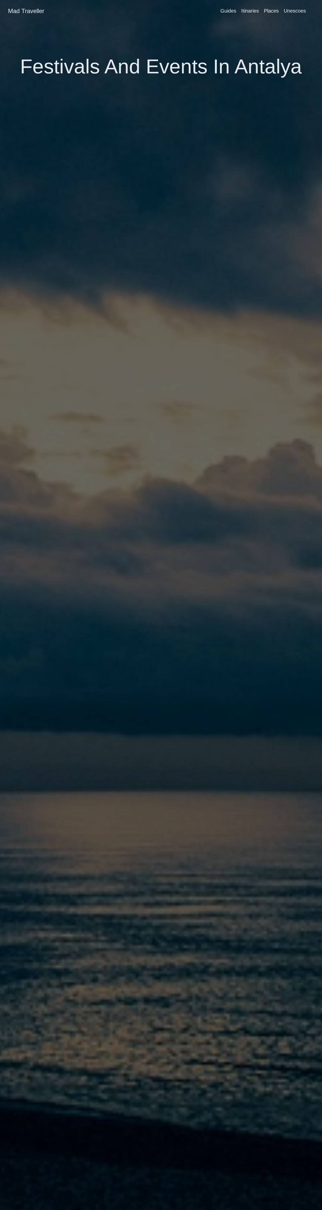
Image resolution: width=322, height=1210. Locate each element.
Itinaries (250, 11)
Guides (228, 11)
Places (271, 11)
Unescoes (295, 11)
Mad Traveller (26, 11)
